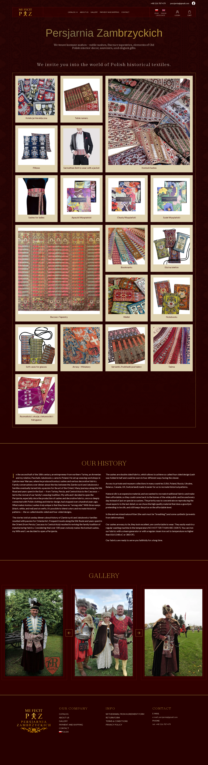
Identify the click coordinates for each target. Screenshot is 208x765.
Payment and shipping (109, 12)
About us (84, 12)
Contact (125, 12)
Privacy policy (114, 724)
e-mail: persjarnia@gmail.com (165, 717)
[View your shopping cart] (189, 11)
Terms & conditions (117, 721)
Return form (113, 717)
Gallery (94, 12)
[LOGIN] (177, 11)
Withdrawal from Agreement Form (125, 714)
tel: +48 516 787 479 (161, 724)
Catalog (72, 12)
